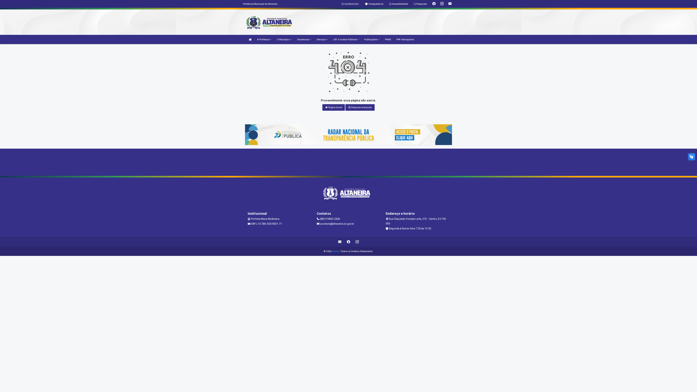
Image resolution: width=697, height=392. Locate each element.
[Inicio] (250, 39)
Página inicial (334, 107)
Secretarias (303, 39)
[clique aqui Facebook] (348, 242)
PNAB (388, 39)
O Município (283, 39)
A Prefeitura (263, 39)
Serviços (321, 39)
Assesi (335, 251)
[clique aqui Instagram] (357, 242)
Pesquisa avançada (361, 107)
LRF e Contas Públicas (345, 39)
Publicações (371, 39)
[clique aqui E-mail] (340, 242)
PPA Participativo (405, 39)
